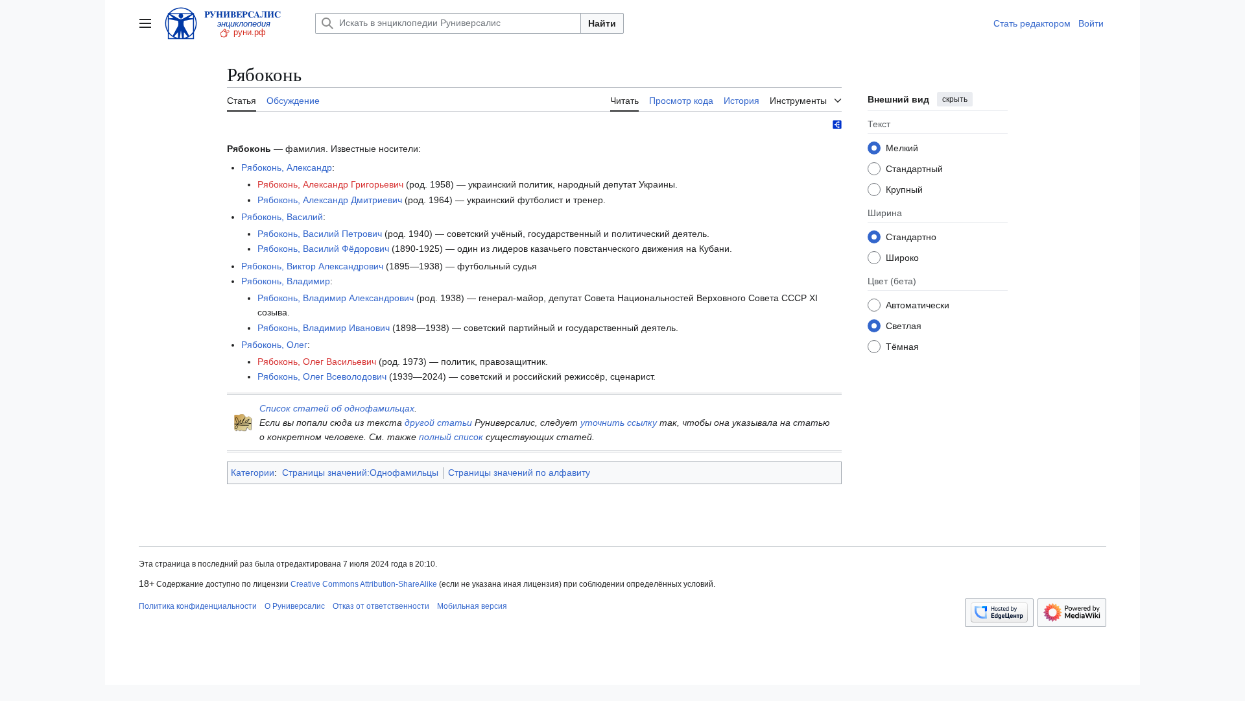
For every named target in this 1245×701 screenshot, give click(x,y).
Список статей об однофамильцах (336, 408)
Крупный (904, 189)
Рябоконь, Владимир (285, 281)
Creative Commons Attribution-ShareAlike (363, 584)
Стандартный (914, 169)
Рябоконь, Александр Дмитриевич (329, 200)
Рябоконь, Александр (286, 167)
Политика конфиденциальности (198, 606)
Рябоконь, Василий (282, 217)
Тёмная (902, 346)
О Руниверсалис (295, 606)
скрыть (954, 99)
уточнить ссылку (618, 422)
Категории (252, 472)
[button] (145, 23)
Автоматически (917, 305)
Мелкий (902, 148)
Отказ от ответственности (381, 606)
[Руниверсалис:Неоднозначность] (243, 422)
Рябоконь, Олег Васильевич (316, 361)
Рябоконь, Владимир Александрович (335, 298)
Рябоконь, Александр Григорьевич (330, 184)
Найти (602, 23)
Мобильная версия (472, 606)
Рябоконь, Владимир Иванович (323, 328)
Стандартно (911, 237)
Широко (902, 257)
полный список (451, 437)
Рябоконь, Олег (274, 344)
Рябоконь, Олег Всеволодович (321, 376)
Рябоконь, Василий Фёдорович (323, 248)
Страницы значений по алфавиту (519, 472)
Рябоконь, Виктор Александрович (312, 266)
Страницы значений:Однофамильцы (360, 472)
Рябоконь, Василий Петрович (319, 233)
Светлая (903, 326)
